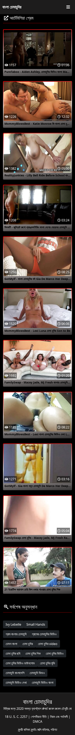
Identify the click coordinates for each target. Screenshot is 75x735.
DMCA (37, 721)
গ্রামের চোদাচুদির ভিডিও (44, 634)
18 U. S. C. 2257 (16, 716)
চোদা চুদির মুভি (47, 663)
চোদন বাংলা (11, 644)
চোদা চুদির (27, 644)
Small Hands (35, 624)
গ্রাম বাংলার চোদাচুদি (16, 634)
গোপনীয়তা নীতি (39, 716)
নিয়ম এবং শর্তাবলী (59, 716)
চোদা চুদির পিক (33, 653)
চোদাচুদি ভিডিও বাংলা (42, 682)
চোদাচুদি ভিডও (37, 673)
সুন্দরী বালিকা (24, 729)
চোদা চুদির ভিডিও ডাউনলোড (20, 663)
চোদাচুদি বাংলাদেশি (15, 673)
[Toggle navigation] (68, 7)
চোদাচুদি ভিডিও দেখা (16, 682)
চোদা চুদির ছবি (13, 653)
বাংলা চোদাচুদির (11, 7)
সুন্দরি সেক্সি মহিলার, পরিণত (44, 729)
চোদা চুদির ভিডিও (55, 653)
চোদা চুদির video (47, 644)
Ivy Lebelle (13, 624)
